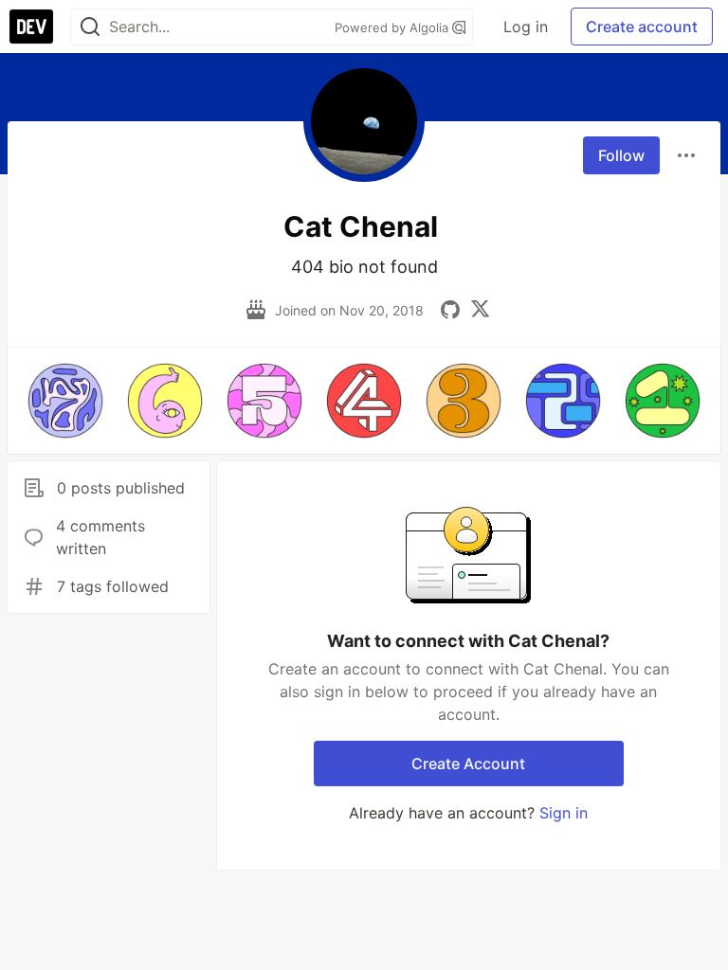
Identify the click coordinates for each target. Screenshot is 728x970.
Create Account (468, 763)
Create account (642, 26)
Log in (525, 26)
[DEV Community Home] (31, 26)
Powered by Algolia (393, 27)
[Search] (90, 27)
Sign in (563, 812)
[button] (65, 401)
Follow (621, 155)
